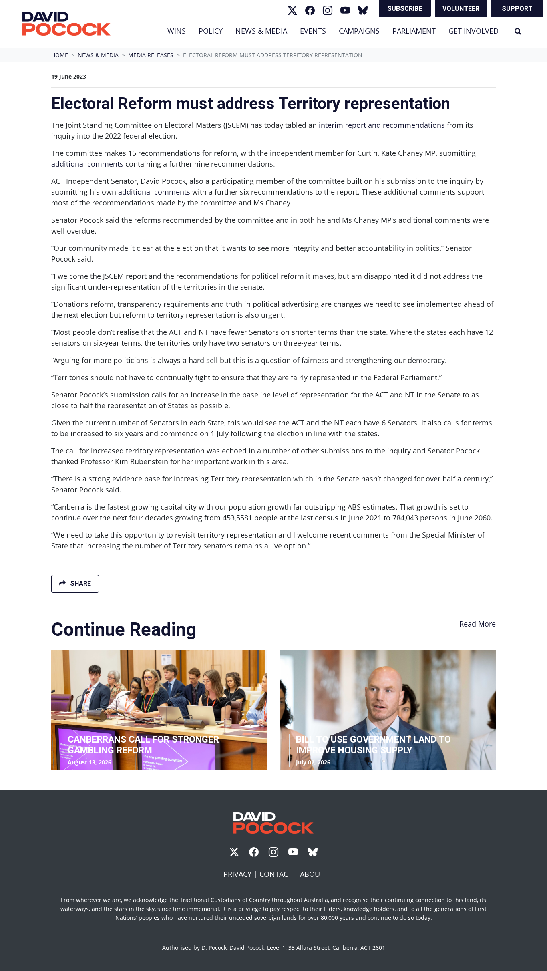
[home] (66, 24)
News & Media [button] (264, 31)
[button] (518, 31)
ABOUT (312, 874)
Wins (176, 31)
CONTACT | (279, 874)
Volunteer (460, 8)
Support (517, 8)
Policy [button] (211, 31)
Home (59, 55)
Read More (477, 624)
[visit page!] (292, 10)
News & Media (98, 55)
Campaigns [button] (359, 31)
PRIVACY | (241, 874)
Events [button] (313, 31)
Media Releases (150, 55)
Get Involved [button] (473, 31)
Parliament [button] (414, 31)
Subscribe (404, 8)
